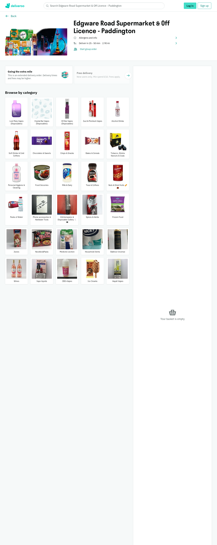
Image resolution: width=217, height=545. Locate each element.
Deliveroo (14, 5)
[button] (125, 38)
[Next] (128, 75)
